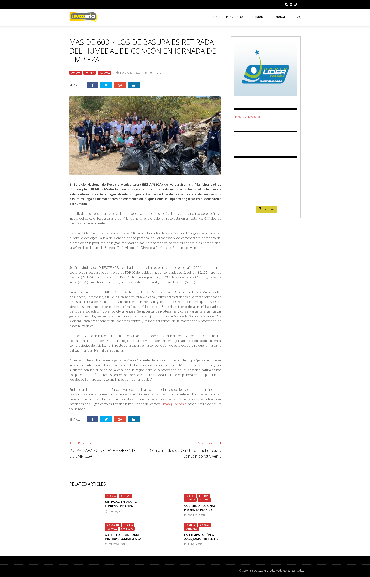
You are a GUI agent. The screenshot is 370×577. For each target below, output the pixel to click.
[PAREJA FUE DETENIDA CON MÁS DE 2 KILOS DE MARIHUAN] (287, 183)
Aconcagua (113, 525)
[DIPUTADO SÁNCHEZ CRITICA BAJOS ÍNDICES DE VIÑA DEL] (266, 183)
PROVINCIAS (234, 17)
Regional (105, 72)
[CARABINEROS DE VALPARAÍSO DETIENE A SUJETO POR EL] (244, 183)
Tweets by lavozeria (247, 116)
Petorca (203, 495)
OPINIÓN (257, 17)
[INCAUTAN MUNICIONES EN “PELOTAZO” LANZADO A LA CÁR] (266, 196)
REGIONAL (279, 17)
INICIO (213, 17)
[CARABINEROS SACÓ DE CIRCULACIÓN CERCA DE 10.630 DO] (244, 196)
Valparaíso (192, 528)
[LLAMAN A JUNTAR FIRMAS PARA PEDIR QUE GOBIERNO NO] (266, 170)
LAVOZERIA (260, 570)
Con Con (75, 72)
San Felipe (127, 528)
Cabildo (190, 495)
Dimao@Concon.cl (173, 404)
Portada (89, 72)
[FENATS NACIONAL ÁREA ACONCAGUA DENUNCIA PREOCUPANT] (287, 196)
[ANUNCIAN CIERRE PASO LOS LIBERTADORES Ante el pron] (287, 170)
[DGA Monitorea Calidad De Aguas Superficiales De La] (244, 170)
